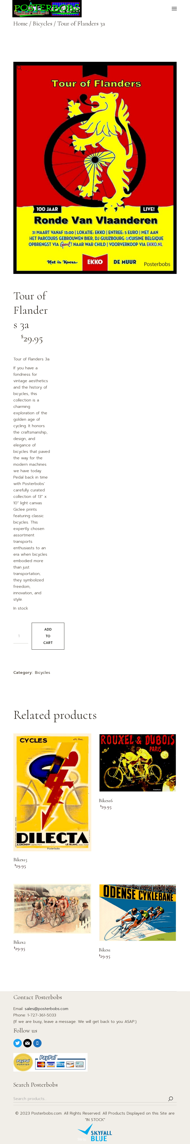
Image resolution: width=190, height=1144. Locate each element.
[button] (19, 68)
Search (170, 1098)
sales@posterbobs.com (46, 1009)
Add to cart (48, 636)
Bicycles (42, 672)
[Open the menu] (174, 8)
